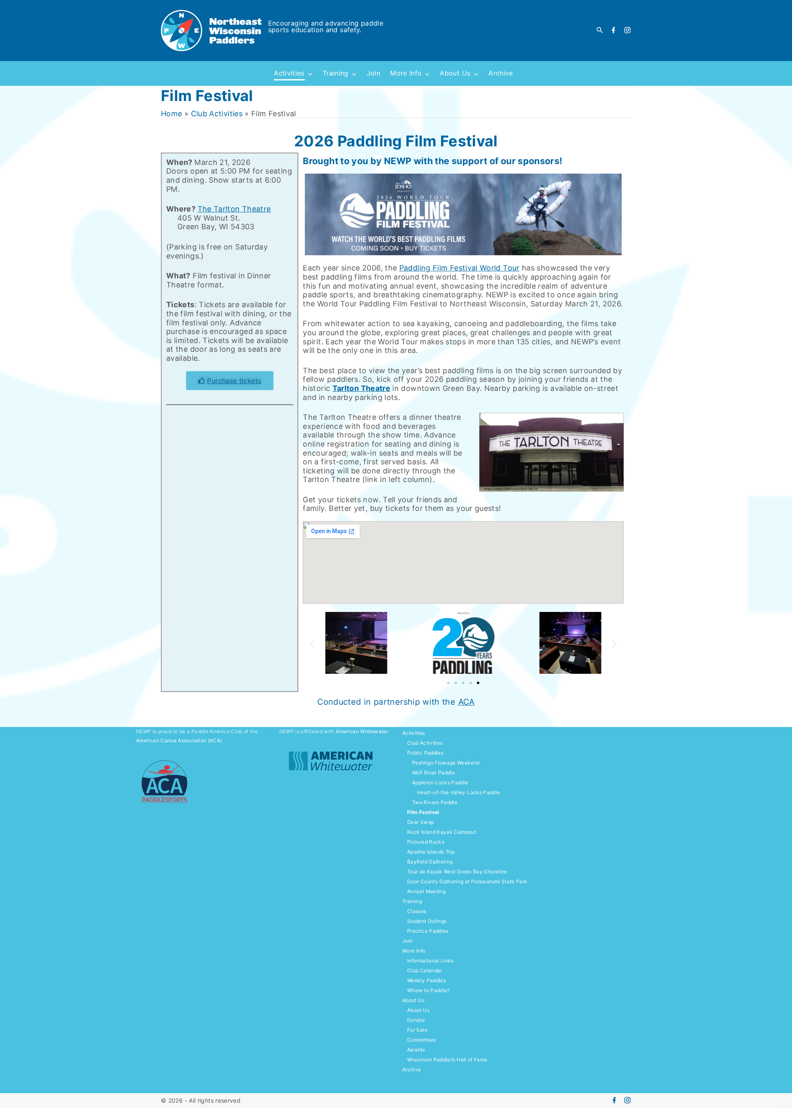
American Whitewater (362, 731)
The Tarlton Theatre (234, 209)
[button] (312, 644)
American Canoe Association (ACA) (179, 740)
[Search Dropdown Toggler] (600, 30)
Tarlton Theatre (361, 388)
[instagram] (627, 30)
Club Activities (217, 113)
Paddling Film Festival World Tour (459, 267)
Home (171, 113)
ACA (466, 702)
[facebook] (613, 30)
